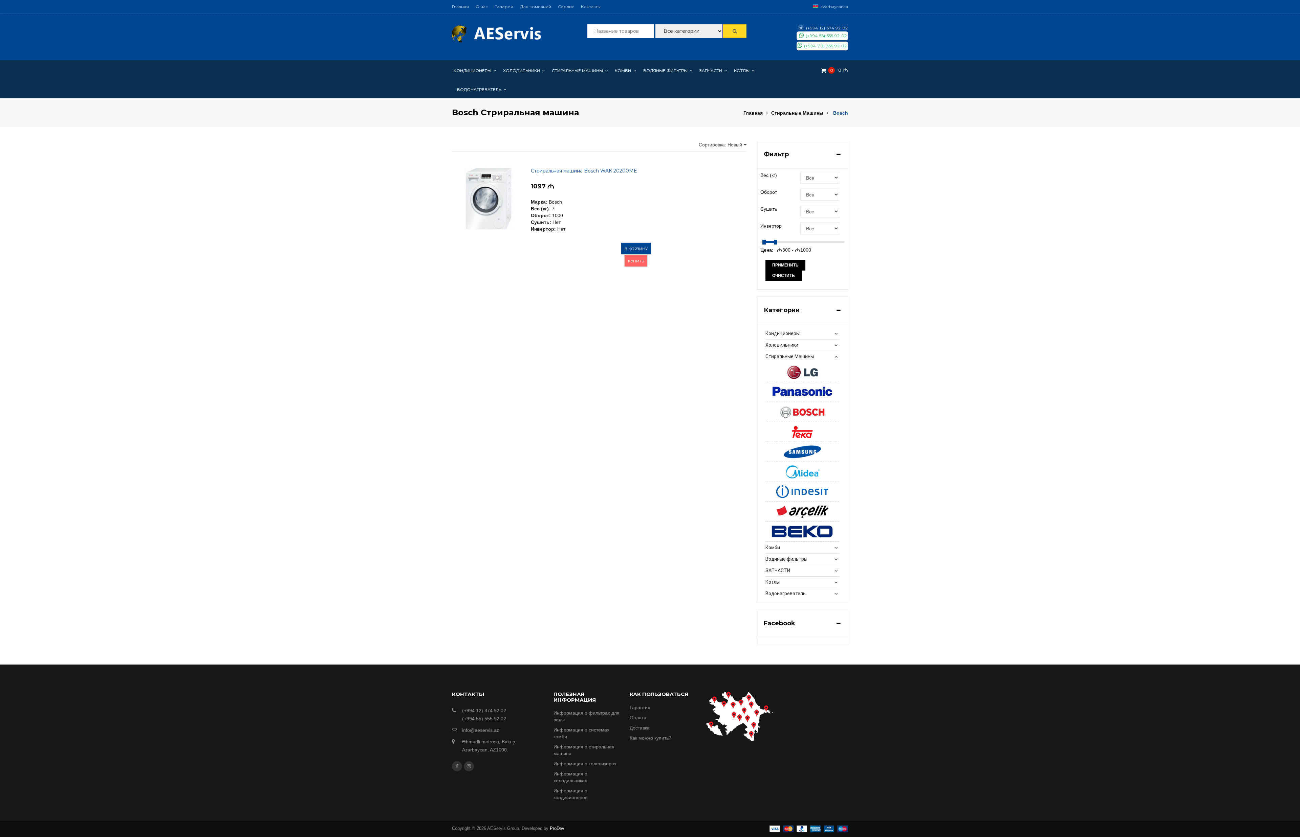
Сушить (768, 209)
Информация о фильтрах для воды (587, 716)
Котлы (772, 582)
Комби (772, 547)
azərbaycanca (834, 6)
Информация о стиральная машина (584, 750)
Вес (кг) (768, 175)
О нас (482, 6)
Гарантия (640, 707)
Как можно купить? (650, 738)
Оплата (638, 717)
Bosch (840, 113)
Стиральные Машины (797, 113)
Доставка (640, 727)
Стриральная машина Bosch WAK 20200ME (584, 171)
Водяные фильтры (786, 559)
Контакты (591, 6)
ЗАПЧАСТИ (777, 570)
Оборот (768, 192)
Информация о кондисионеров (570, 794)
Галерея (504, 6)
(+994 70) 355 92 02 (825, 45)
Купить (636, 261)
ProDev (557, 828)
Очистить (783, 275)
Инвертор (771, 226)
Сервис (566, 6)
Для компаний (535, 6)
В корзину (636, 249)
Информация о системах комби (581, 733)
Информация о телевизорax (585, 763)
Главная (460, 6)
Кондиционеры (782, 333)
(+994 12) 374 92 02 (823, 27)
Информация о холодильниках (570, 777)
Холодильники (781, 345)
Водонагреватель (785, 593)
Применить (785, 265)
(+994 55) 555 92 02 (825, 35)
